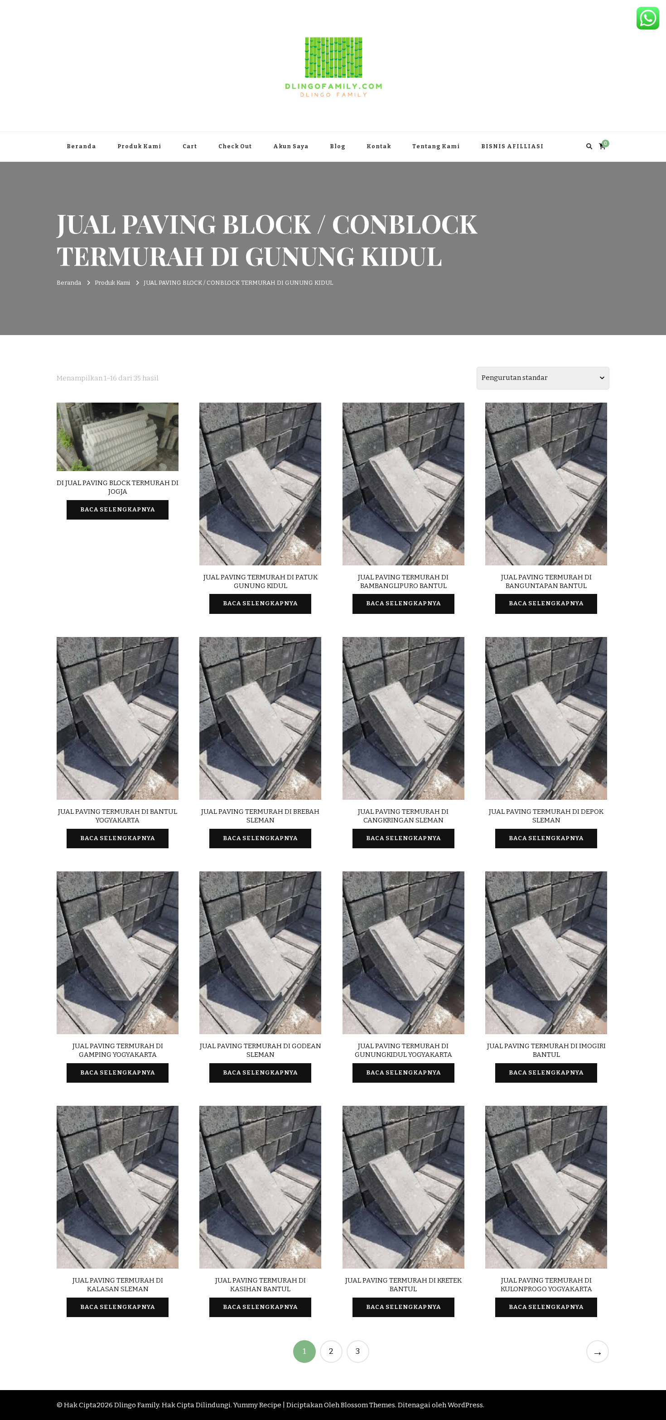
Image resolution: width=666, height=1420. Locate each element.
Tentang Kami (436, 146)
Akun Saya (291, 146)
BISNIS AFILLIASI (512, 146)
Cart (190, 146)
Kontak (379, 146)
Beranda (81, 146)
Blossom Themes (368, 1405)
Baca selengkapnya (117, 509)
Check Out (235, 146)
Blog (337, 146)
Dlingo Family (136, 1405)
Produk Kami (139, 146)
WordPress (465, 1405)
